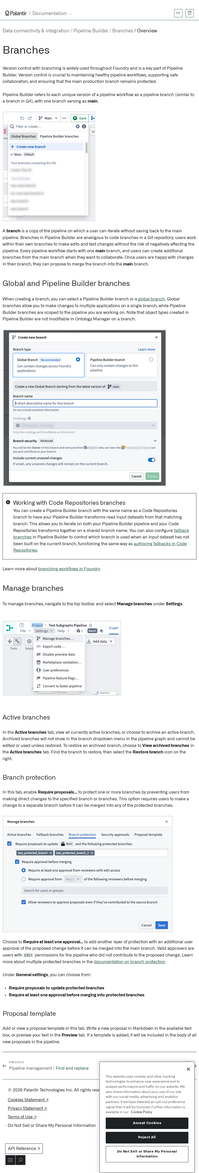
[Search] (20, 1160)
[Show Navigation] (10, 1160)
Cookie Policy (141, 1112)
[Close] (188, 1069)
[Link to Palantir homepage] (16, 13)
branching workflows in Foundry (69, 569)
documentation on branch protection (129, 962)
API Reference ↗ (24, 1149)
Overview (147, 31)
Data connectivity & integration (36, 31)
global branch (151, 299)
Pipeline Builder (90, 31)
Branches (122, 31)
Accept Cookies (147, 1123)
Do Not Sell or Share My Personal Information (147, 1154)
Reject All (147, 1137)
